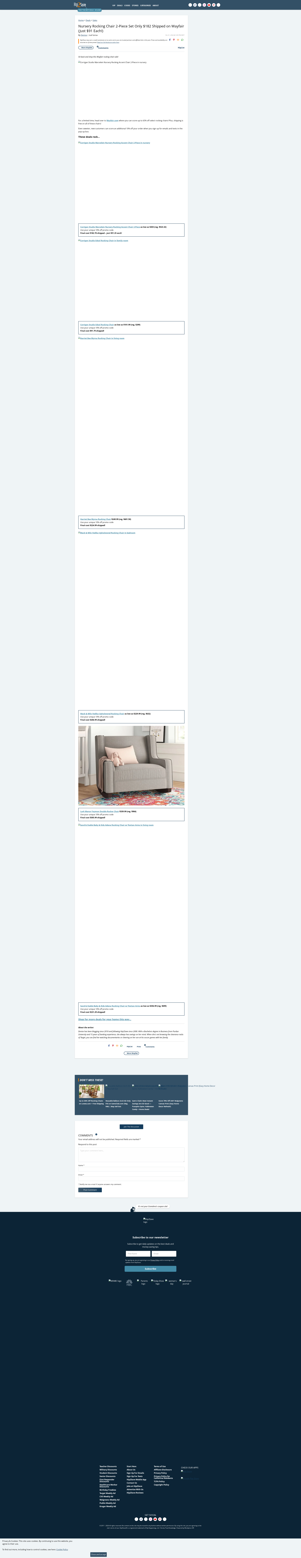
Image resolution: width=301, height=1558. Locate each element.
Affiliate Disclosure (163, 1470)
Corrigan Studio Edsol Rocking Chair (97, 324)
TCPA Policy (159, 1481)
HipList (181, 48)
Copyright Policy (161, 1485)
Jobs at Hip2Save (134, 1486)
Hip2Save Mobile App (136, 1479)
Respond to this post (87, 1144)
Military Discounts (108, 1470)
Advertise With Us (135, 1489)
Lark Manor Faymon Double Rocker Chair (99, 811)
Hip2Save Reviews (135, 1493)
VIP (113, 5)
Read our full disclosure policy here (108, 42)
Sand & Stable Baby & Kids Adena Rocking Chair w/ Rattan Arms (110, 1006)
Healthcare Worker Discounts (108, 1486)
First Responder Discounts (107, 1480)
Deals (88, 20)
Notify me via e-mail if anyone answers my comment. (101, 1184)
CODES (127, 5)
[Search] (161, 5)
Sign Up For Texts (135, 1476)
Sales (95, 20)
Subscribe (150, 1268)
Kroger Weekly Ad (108, 1506)
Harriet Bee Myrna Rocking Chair (95, 519)
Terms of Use (160, 1466)
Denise (84, 35)
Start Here (131, 1466)
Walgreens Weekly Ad (109, 1500)
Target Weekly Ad (107, 1493)
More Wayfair (86, 47)
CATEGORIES (145, 5)
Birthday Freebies (108, 1490)
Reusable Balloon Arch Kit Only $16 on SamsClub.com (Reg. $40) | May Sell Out (118, 1104)
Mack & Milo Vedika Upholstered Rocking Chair (102, 713)
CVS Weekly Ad (106, 1496)
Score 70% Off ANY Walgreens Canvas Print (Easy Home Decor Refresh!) (171, 1104)
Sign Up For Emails (135, 1473)
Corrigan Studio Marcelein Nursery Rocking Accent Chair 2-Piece (110, 227)
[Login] (225, 5)
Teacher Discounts (108, 1466)
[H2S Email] (178, 39)
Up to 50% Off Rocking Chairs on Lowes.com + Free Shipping (91, 1102)
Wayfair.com (112, 120)
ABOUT (156, 5)
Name (81, 1165)
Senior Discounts (107, 1476)
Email (81, 1175)
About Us (131, 1470)
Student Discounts (108, 1473)
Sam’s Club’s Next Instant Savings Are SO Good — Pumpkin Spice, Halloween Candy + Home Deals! (143, 1105)
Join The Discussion (131, 1127)
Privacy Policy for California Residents (163, 1477)
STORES (135, 5)
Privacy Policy (160, 1473)
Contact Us (132, 1483)
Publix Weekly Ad (108, 1503)
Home (81, 20)
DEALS (119, 5)
